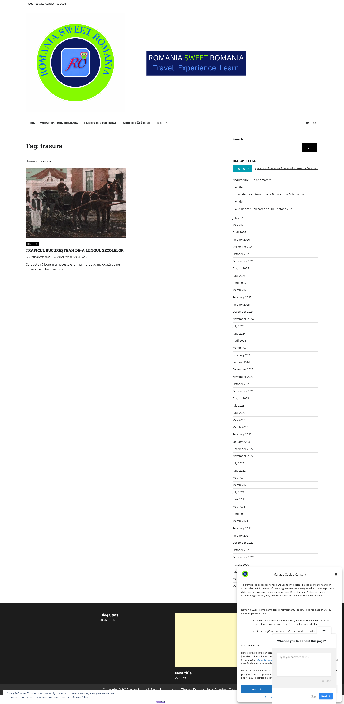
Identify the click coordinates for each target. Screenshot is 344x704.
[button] (336, 574)
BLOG (160, 123)
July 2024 (238, 326)
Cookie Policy (272, 697)
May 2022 (239, 478)
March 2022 (240, 485)
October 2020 (241, 550)
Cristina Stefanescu (40, 257)
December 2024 (243, 311)
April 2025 (239, 283)
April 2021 (239, 514)
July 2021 (238, 492)
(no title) (238, 187)
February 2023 (242, 434)
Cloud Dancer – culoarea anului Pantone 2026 (263, 209)
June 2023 (239, 413)
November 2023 (243, 377)
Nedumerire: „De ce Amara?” (252, 180)
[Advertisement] (209, 640)
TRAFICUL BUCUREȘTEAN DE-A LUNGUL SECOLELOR (75, 250)
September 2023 (243, 391)
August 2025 (241, 268)
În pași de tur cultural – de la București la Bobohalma (268, 194)
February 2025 (242, 297)
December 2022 (243, 449)
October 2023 (241, 384)
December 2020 (243, 542)
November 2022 (243, 456)
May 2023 (239, 420)
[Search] (314, 123)
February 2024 (242, 355)
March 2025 (240, 290)
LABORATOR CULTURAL (100, 123)
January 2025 (241, 304)
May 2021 (239, 507)
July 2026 (238, 218)
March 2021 (240, 521)
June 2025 (239, 276)
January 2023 (241, 442)
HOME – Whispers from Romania (53, 123)
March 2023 (240, 427)
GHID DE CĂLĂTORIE (137, 123)
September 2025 (243, 261)
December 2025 (243, 247)
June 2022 (239, 470)
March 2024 (240, 348)
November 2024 (243, 319)
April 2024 (239, 340)
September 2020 (243, 557)
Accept (256, 689)
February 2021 (242, 528)
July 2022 (238, 463)
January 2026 (241, 239)
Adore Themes (230, 689)
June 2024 (239, 333)
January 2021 (241, 535)
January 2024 (241, 362)
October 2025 (241, 254)
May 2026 (239, 225)
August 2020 (241, 564)
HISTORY (32, 244)
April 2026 (239, 232)
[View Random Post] (307, 123)
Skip (313, 695)
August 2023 (241, 398)
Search (238, 139)
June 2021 (239, 499)
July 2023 (238, 405)
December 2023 (243, 369)
